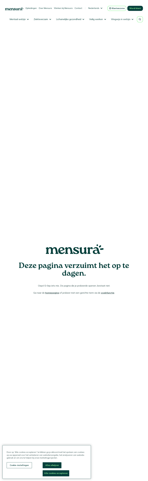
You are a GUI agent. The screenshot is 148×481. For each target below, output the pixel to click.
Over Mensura (45, 8)
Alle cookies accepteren (56, 473)
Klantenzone (118, 8)
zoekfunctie (107, 292)
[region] (46, 462)
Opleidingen (31, 8)
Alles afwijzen (52, 465)
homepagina (52, 292)
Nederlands (93, 8)
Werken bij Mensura (63, 8)
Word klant (135, 8)
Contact (78, 8)
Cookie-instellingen (19, 465)
